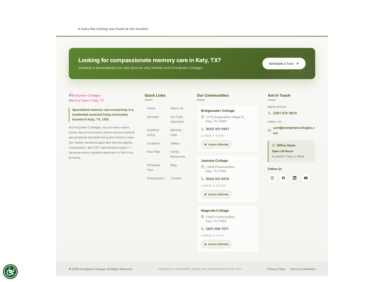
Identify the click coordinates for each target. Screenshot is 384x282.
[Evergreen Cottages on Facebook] (283, 178)
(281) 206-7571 (217, 229)
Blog (173, 165)
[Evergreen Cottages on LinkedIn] (294, 178)
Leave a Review (218, 144)
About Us (176, 108)
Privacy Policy (276, 269)
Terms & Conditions (302, 269)
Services (153, 117)
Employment (155, 178)
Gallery (175, 143)
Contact (175, 178)
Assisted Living (153, 132)
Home (151, 108)
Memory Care (176, 132)
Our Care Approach (177, 119)
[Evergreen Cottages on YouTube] (305, 178)
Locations (153, 143)
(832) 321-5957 (217, 129)
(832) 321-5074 (217, 179)
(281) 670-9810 (285, 113)
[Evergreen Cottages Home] (91, 98)
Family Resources (177, 154)
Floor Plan (154, 152)
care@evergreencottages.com (294, 130)
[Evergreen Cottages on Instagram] (272, 178)
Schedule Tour (153, 167)
